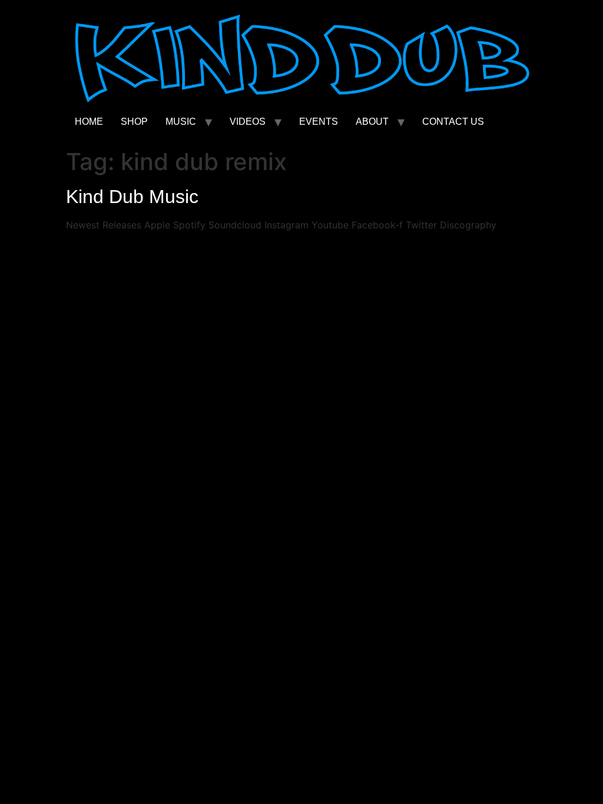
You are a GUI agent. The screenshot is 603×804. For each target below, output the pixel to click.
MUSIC (180, 122)
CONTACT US (453, 122)
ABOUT (372, 122)
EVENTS (318, 122)
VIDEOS (248, 122)
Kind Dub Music (132, 196)
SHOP (134, 122)
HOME (89, 122)
